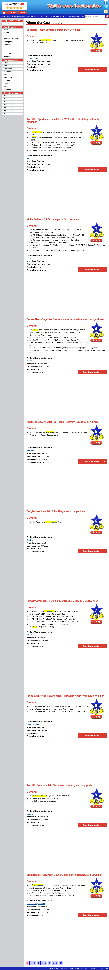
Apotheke (30, 450)
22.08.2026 (8, 111)
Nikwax (34, 627)
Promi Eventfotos (33, 724)
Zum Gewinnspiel (91, 69)
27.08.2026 (8, 96)
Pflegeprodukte (51, 522)
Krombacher (8, 72)
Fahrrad (7, 57)
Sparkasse (8, 69)
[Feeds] (106, 13)
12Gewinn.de (58, 969)
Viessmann (8, 78)
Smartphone (8, 42)
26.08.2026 (8, 99)
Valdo (6, 87)
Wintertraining (37, 132)
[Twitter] (106, 8)
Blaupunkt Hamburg (39, 796)
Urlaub (6, 48)
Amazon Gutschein (11, 39)
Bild (5, 66)
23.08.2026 (8, 108)
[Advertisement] (66, 95)
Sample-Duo (46, 40)
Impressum (104, 969)
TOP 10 (22, 13)
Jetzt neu (12, 13)
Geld (5, 36)
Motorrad (7, 54)
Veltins (6, 75)
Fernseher (8, 45)
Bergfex (30, 540)
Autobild (30, 158)
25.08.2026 (8, 102)
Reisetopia (8, 90)
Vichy (29, 258)
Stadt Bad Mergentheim (36, 904)
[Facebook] (106, 4)
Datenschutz (93, 969)
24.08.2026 (8, 105)
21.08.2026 (8, 114)
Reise (34, 137)
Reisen (6, 33)
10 (61, 963)
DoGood (7, 81)
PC (5, 51)
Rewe (6, 63)
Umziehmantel (49, 611)
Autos (6, 30)
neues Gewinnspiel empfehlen (75, 969)
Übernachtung (37, 885)
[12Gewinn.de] (4, 12)
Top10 (6, 24)
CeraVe (35, 330)
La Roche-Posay (33, 58)
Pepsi (6, 84)
